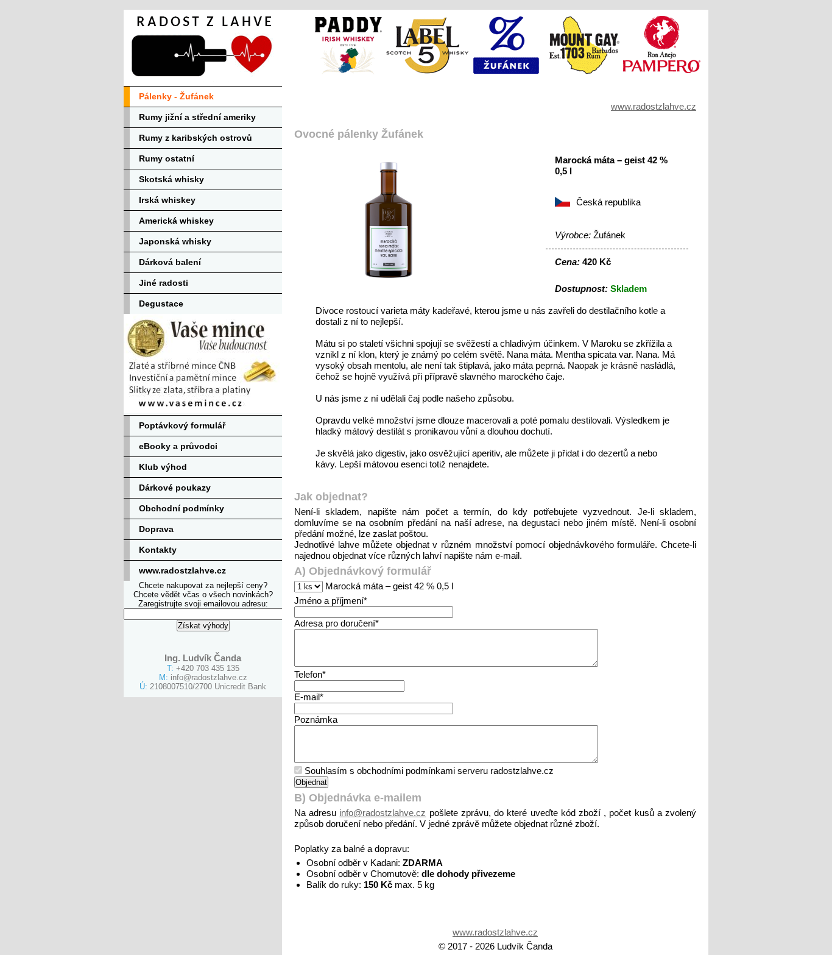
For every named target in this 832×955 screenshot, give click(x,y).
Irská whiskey (167, 200)
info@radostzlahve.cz (209, 677)
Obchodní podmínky (181, 508)
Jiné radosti (163, 283)
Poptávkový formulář (182, 425)
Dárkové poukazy (175, 487)
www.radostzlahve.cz (182, 570)
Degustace (161, 303)
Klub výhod (163, 467)
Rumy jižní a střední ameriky (197, 117)
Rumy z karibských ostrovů (195, 138)
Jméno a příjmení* (330, 600)
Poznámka (315, 719)
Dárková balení (170, 262)
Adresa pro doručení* (336, 623)
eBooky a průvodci (178, 446)
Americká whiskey (176, 220)
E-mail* (308, 697)
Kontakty (158, 550)
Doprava (156, 529)
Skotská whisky (171, 179)
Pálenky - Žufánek (176, 96)
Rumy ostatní (166, 158)
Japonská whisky (175, 241)
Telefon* (310, 674)
